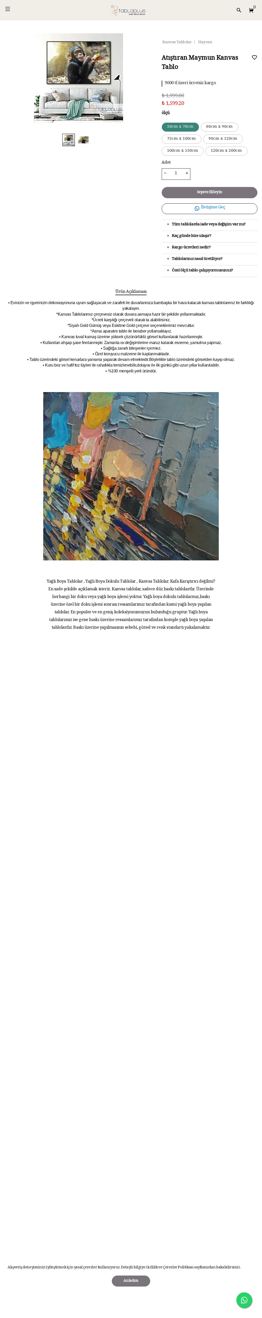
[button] (250, 10)
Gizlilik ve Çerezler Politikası (169, 1268)
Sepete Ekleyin (209, 192)
